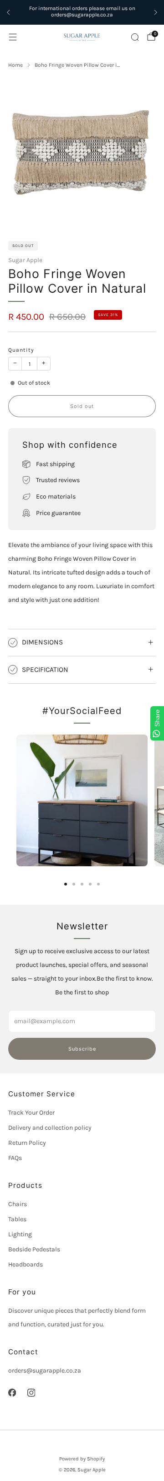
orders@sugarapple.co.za (44, 1370)
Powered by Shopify (82, 1459)
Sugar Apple (25, 259)
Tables (17, 1219)
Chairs (17, 1204)
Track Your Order (31, 1112)
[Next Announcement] (155, 12)
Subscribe (82, 1049)
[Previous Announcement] (8, 12)
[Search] (134, 37)
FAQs (15, 1158)
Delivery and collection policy (50, 1128)
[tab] (65, 884)
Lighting (20, 1234)
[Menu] (12, 37)
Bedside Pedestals (34, 1249)
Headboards (25, 1264)
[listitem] (82, 12)
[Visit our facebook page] (11, 1392)
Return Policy (27, 1143)
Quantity (21, 350)
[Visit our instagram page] (31, 1392)
